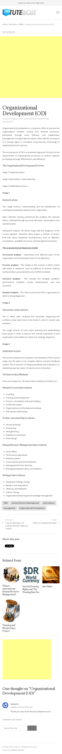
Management (7, 121)
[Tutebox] (19, 12)
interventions (49, 503)
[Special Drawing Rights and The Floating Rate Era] (31, 574)
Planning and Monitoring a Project (8, 628)
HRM (21, 24)
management (9, 508)
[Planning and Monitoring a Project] (11, 610)
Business (13, 24)
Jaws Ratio (47, 586)
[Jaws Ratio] (51, 574)
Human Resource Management (25, 503)
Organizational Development (32, 508)
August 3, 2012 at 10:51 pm (22, 707)
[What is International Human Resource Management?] (11, 574)
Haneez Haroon (17, 750)
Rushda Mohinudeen (34, 118)
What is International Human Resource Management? (10, 590)
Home (5, 24)
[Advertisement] (31, 67)
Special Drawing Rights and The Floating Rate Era (30, 589)
